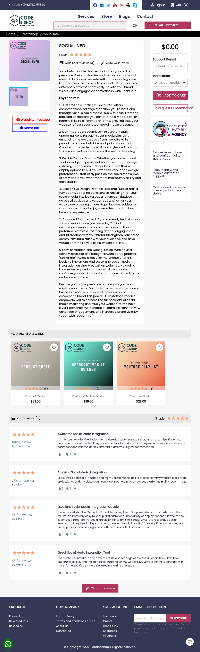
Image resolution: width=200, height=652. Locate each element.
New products (18, 621)
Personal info (112, 616)
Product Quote (35, 396)
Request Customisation (172, 108)
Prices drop (16, 616)
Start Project (167, 25)
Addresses (110, 631)
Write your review (117, 63)
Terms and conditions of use (75, 621)
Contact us (63, 631)
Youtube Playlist (141, 396)
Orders (107, 621)
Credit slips (110, 626)
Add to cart (171, 95)
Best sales (16, 626)
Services (86, 16)
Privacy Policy (65, 616)
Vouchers (109, 636)
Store (106, 16)
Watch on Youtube (33, 119)
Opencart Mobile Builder (88, 396)
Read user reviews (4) (79, 63)
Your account (115, 607)
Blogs (124, 16)
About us (62, 626)
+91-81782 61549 (33, 5)
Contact (145, 16)
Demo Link (31, 128)
